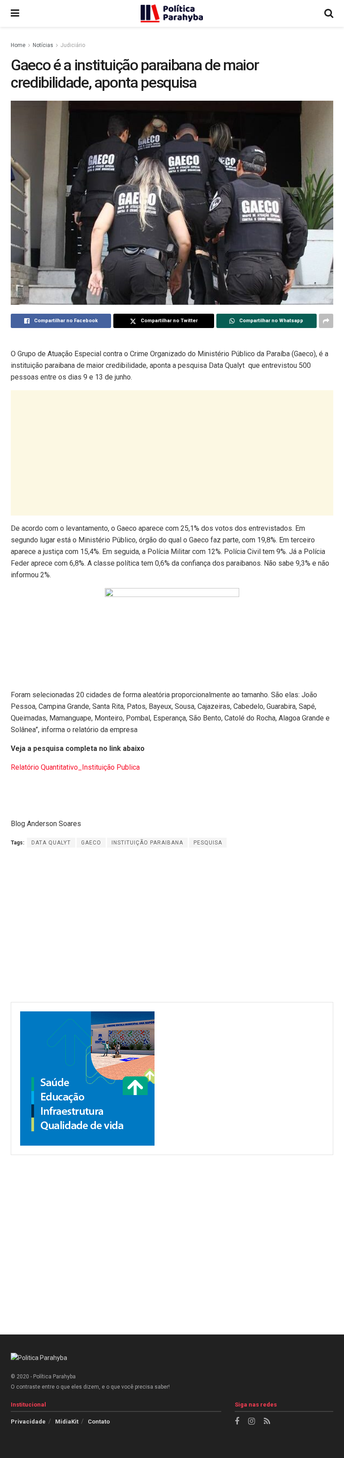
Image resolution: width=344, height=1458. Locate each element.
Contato (99, 1421)
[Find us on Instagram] (251, 1421)
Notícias (43, 45)
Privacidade (28, 1421)
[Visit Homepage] (172, 13)
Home (18, 45)
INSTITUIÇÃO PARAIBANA (147, 843)
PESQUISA (208, 843)
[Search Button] (328, 13)
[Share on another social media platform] (326, 321)
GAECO (91, 843)
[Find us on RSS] (267, 1421)
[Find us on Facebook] (237, 1421)
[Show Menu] (15, 13)
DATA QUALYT (51, 843)
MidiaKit (66, 1421)
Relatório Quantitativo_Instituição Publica (75, 767)
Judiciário (72, 45)
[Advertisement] (172, 453)
